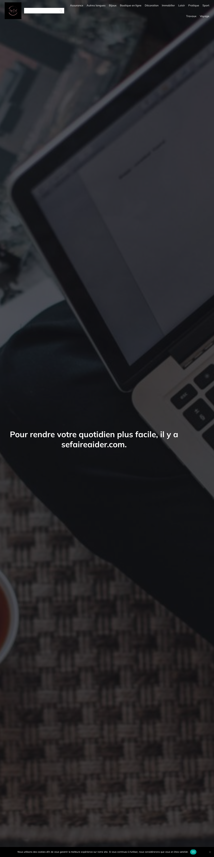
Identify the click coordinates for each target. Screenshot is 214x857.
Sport (205, 5)
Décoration (151, 5)
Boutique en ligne (130, 5)
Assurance (76, 5)
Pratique (193, 5)
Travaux (191, 16)
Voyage (204, 16)
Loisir (181, 5)
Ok (193, 851)
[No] (209, 852)
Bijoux (113, 5)
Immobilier (168, 5)
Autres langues (96, 5)
